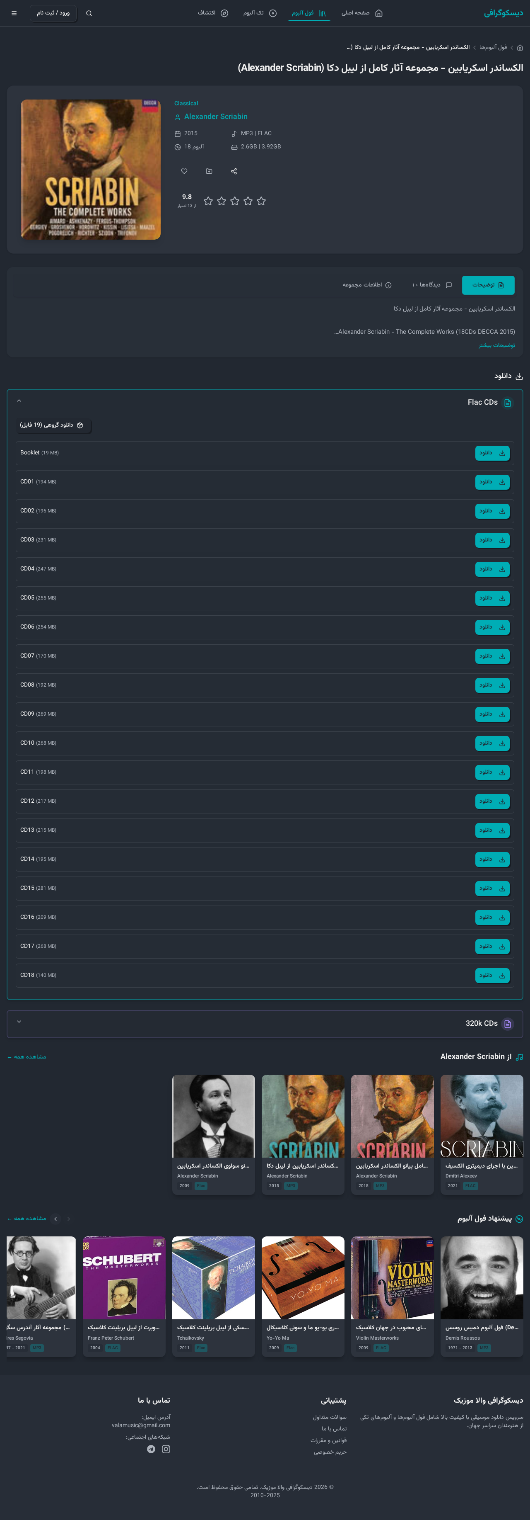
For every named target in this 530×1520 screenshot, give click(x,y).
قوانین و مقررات (329, 1440)
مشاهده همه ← (26, 1057)
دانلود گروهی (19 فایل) (46, 425)
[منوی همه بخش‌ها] (14, 13)
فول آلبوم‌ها (493, 48)
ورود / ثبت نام (53, 13)
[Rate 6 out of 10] (235, 201)
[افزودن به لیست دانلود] (209, 171)
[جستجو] (89, 13)
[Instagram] (166, 1449)
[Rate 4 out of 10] (221, 201)
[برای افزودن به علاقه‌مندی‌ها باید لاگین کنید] (184, 171)
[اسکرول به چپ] (55, 1219)
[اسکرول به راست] (69, 1219)
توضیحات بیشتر (497, 346)
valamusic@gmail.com (141, 1425)
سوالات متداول (330, 1417)
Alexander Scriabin (216, 117)
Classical (186, 104)
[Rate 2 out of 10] (208, 201)
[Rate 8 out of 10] (248, 201)
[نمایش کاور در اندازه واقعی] (90, 169)
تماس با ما (334, 1429)
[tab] (488, 285)
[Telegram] (151, 1449)
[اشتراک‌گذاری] (234, 171)
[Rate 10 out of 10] (261, 201)
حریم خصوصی (330, 1452)
